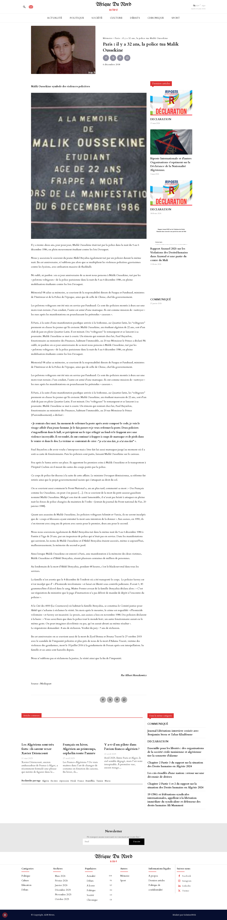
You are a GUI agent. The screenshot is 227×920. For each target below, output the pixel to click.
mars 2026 (60, 876)
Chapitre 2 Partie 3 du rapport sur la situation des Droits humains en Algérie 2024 (175, 764)
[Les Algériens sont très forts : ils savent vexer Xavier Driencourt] (40, 731)
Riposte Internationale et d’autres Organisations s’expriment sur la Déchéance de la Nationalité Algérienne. (170, 164)
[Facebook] (106, 58)
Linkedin (186, 885)
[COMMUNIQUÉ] (171, 282)
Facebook (186, 875)
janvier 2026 (61, 885)
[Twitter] (113, 58)
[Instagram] (179, 880)
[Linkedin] (179, 885)
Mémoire (108, 38)
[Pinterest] (120, 58)
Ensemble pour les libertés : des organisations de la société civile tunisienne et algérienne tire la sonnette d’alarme (175, 751)
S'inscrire (136, 841)
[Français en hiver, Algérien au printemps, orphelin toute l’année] (82, 731)
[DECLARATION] (171, 102)
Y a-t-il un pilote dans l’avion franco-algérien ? (121, 746)
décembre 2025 (63, 889)
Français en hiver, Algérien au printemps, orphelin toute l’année (79, 748)
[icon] (31, 8)
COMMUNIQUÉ (160, 299)
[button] (24, 7)
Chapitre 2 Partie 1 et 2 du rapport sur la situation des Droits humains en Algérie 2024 (175, 785)
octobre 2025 (62, 899)
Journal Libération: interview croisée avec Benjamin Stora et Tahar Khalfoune (173, 732)
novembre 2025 (63, 894)
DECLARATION (160, 119)
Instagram (186, 880)
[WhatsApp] (127, 58)
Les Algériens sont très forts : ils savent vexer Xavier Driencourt (37, 748)
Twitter (185, 890)
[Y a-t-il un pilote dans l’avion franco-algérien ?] (123, 731)
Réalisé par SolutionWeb (184, 914)
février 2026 (61, 880)
